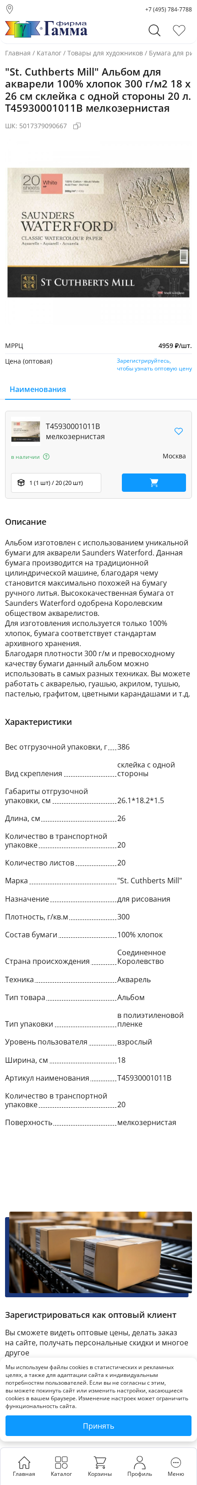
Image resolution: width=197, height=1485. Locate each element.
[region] (98, 455)
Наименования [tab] (38, 389)
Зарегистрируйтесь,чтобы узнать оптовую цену (154, 364)
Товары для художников (105, 53)
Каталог (49, 53)
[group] (98, 231)
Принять (98, 1426)
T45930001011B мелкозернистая (75, 431)
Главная (18, 53)
